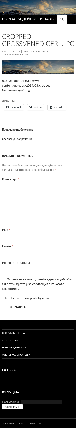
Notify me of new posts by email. (27, 298)
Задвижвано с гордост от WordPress (21, 423)
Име (6, 229)
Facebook (9, 370)
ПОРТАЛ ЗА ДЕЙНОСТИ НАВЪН (29, 19)
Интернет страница (16, 262)
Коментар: (10, 179)
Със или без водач (14, 333)
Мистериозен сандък (16, 355)
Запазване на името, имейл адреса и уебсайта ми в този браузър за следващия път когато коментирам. (37, 284)
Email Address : (11, 402)
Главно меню (71, 19)
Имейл (8, 246)
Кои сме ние (10, 340)
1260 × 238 (28, 51)
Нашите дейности (14, 347)
